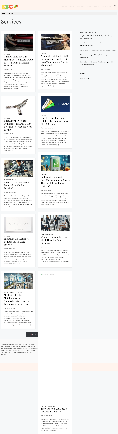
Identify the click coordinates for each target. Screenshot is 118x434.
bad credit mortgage (22, 348)
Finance (71, 6)
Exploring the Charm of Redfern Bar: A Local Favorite (16, 241)
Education (97, 6)
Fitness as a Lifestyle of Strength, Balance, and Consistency (94, 56)
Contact (82, 73)
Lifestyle (64, 6)
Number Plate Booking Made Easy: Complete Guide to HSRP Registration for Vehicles (18, 61)
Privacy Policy (84, 78)
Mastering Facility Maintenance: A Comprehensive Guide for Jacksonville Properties (17, 299)
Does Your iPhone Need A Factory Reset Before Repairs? (16, 185)
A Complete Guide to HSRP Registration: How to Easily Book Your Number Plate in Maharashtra (55, 61)
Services (7, 54)
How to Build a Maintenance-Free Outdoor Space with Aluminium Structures (96, 63)
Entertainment (107, 6)
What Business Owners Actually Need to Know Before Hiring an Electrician (96, 44)
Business (89, 6)
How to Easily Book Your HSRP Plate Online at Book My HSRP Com (54, 120)
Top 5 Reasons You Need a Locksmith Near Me (54, 410)
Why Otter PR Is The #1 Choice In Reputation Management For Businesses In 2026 (98, 37)
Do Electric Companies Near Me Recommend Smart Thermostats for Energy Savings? (55, 181)
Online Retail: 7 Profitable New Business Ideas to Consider (98, 50)
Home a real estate (10, 292)
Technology (80, 6)
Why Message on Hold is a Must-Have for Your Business (54, 239)
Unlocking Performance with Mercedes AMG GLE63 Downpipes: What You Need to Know (18, 125)
